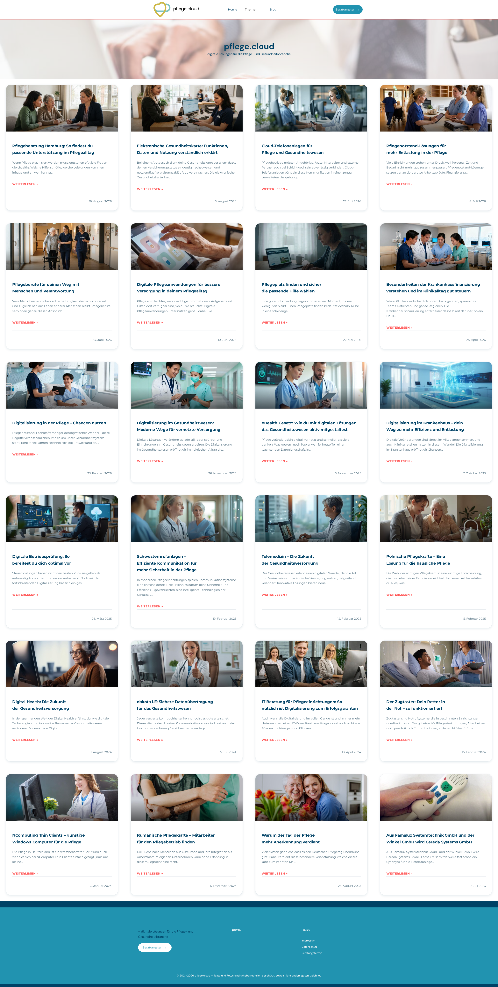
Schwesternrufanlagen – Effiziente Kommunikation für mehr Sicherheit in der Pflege (167, 563)
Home (232, 9)
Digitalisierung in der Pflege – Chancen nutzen (59, 423)
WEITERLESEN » (25, 184)
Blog (273, 9)
